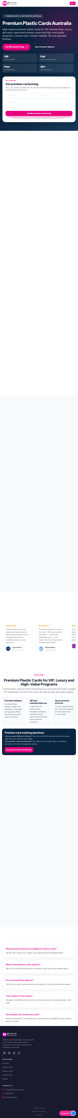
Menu (72, 3)
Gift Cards (5, 1063)
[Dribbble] (14, 1053)
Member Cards (7, 1067)
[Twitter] (9, 1053)
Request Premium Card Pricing (18, 750)
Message (8, 897)
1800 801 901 (9, 1093)
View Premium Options (44, 47)
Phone (7, 878)
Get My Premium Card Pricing (39, 113)
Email (7, 888)
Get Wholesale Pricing (14, 47)
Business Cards (7, 1071)
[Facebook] (4, 1053)
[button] (67, 1113)
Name (7, 869)
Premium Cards (7, 1075)
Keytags (5, 1079)
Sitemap (39, 1115)
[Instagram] (19, 1053)
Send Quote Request (40, 917)
